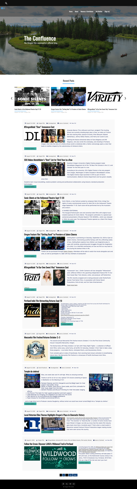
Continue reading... (30, 149)
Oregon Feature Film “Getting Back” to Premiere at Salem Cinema (32, 109)
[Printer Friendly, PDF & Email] (26, 288)
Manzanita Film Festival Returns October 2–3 (42, 337)
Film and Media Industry (74, 440)
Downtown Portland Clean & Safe (95, 450)
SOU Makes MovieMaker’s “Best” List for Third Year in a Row (48, 159)
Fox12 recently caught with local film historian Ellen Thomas (82, 417)
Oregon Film (41, 123)
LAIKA (107, 448)
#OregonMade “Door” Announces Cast (39, 126)
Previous (12, 98)
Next (125, 98)
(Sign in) (107, 11)
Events (65, 440)
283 (70, 475)
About (76, 11)
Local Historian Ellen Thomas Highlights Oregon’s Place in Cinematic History (54, 415)
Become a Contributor (87, 11)
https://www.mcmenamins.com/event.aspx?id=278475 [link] (75, 315)
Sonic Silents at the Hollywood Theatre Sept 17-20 (44, 197)
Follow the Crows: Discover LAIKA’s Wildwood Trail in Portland (48, 443)
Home (70, 11)
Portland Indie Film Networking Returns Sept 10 (100, 109)
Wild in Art (101, 449)
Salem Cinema (68, 251)
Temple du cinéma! (31, 371)
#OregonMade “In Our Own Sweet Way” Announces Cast (65, 109)
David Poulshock (42, 367)
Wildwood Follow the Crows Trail (104, 447)
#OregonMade (51, 440)
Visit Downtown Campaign (89, 452)
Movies (90, 440)
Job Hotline (99, 11)
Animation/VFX (59, 440)
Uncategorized (52, 123)
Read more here (72, 285)
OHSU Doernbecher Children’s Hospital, (88, 449)
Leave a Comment (63, 123)
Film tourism (84, 440)
